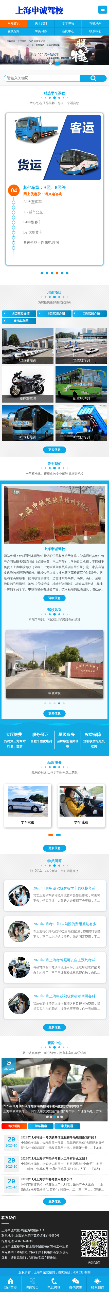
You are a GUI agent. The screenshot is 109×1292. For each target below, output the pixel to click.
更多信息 (54, 450)
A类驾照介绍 (21, 313)
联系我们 (97, 1287)
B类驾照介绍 (56, 313)
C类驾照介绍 (91, 313)
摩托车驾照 (21, 321)
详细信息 (54, 598)
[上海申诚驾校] (54, 515)
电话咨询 (54, 1287)
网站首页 (10, 1287)
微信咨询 (75, 1287)
